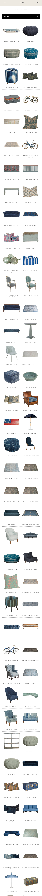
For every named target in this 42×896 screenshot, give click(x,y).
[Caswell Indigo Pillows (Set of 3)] (11, 809)
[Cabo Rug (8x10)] (30, 672)
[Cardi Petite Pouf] (30, 741)
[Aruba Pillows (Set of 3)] (30, 260)
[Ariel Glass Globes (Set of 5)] (11, 260)
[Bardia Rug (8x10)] (30, 308)
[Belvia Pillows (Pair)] (11, 399)
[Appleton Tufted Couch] (11, 214)
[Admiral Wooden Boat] (11, 31)
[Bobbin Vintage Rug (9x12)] (30, 513)
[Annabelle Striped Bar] (30, 169)
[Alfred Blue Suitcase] (11, 99)
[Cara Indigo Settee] (30, 718)
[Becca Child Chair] (11, 354)
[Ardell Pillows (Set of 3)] (11, 237)
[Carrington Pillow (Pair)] (11, 786)
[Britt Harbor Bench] (30, 627)
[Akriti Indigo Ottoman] (30, 53)
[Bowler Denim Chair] (30, 559)
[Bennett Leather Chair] (30, 399)
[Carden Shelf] (11, 741)
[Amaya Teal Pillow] (30, 122)
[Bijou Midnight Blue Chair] (30, 445)
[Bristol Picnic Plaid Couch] (30, 604)
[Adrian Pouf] (30, 31)
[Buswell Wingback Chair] (11, 672)
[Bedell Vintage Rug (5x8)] (30, 354)
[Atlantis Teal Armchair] (30, 284)
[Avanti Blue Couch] (11, 308)
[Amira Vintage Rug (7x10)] (11, 144)
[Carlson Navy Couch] (30, 764)
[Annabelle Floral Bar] (11, 169)
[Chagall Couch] (30, 809)
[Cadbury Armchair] (11, 695)
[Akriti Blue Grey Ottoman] (11, 53)
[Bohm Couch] (30, 536)
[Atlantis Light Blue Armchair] (11, 284)
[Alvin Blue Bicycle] (30, 99)
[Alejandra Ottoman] (11, 76)
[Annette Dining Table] (11, 191)
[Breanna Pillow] (11, 581)
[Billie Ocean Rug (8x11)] (30, 490)
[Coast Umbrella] (11, 880)
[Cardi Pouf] (11, 764)
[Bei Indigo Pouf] (11, 376)
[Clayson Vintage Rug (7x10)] (30, 856)
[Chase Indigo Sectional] (11, 833)
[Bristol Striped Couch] (11, 627)
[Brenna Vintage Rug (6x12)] (30, 581)
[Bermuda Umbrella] (30, 422)
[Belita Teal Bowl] (30, 376)
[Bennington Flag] (11, 422)
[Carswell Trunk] (30, 786)
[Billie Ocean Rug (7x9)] (11, 490)
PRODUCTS (18, 9)
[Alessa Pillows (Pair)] (30, 76)
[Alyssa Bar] (11, 122)
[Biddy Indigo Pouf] (11, 445)
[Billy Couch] (11, 513)
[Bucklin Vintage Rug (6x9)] (30, 650)
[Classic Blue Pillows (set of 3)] (11, 856)
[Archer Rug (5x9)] (30, 214)
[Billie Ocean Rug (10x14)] (30, 467)
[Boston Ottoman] (11, 559)
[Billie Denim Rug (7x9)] (11, 467)
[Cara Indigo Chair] (11, 718)
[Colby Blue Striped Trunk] (30, 880)
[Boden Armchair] (11, 536)
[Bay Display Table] (30, 331)
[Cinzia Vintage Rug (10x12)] (30, 833)
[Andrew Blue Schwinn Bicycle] (30, 144)
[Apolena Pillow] (30, 191)
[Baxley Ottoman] (11, 331)
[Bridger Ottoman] (11, 604)
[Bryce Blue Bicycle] (11, 650)
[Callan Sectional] (30, 695)
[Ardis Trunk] (30, 237)
